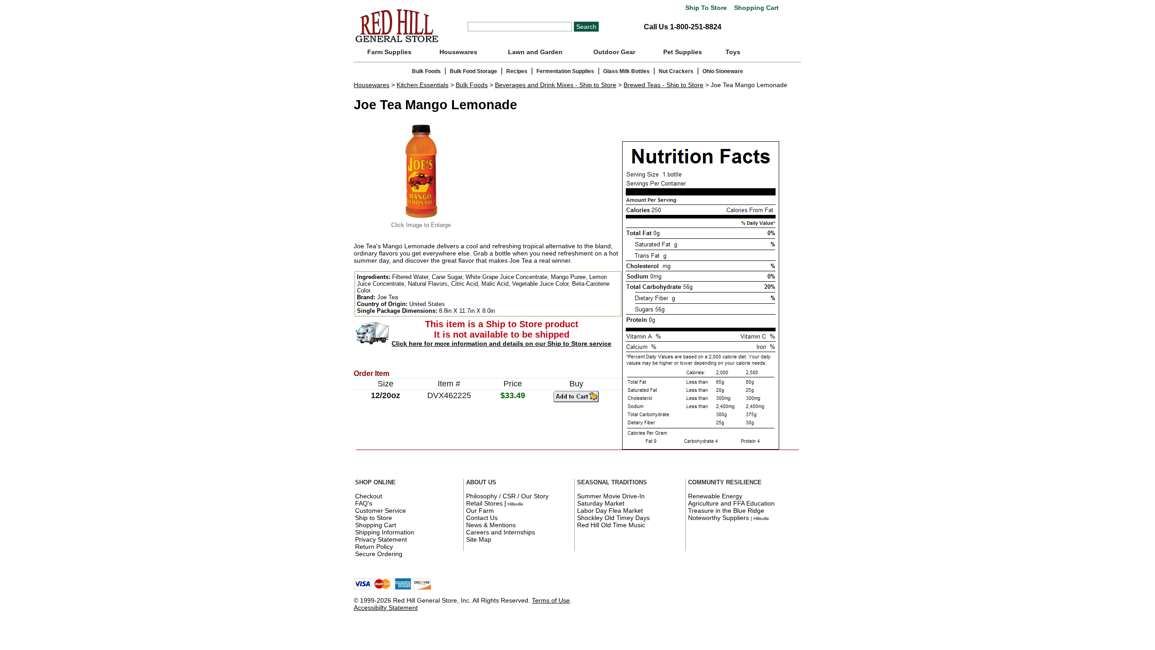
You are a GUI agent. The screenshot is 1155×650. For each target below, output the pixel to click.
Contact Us (482, 517)
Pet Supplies (682, 52)
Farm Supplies (389, 52)
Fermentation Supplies (565, 71)
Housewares (458, 52)
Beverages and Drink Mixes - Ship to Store (555, 84)
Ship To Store (706, 8)
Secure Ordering (378, 553)
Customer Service (380, 510)
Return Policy (374, 546)
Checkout (368, 496)
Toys (732, 52)
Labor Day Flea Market (610, 510)
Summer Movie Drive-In (611, 496)
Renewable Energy (715, 496)
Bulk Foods (426, 71)
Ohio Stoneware (722, 71)
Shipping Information (384, 532)
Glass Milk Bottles (626, 71)
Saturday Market (600, 503)
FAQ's (363, 503)
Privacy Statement (381, 539)
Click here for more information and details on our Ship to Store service (501, 343)
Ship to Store (373, 517)
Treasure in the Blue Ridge (726, 510)
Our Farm (480, 510)
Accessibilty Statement (386, 607)
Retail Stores (484, 503)
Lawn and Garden (535, 52)
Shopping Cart (755, 8)
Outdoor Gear (614, 52)
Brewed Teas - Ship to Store (663, 84)
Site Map (478, 539)
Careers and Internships (500, 532)
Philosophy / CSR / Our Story (507, 496)
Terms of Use (551, 600)
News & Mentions (491, 525)
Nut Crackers (676, 71)
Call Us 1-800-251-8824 (682, 27)
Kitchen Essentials (422, 84)
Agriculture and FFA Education (731, 503)
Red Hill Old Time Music (611, 525)
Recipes (516, 71)
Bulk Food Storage (473, 71)
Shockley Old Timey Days (613, 517)
